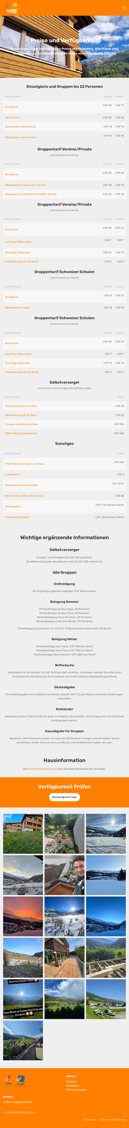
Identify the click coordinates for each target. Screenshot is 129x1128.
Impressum (89, 1119)
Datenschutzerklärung (112, 1119)
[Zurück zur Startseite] (11, 8)
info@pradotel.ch (22, 1102)
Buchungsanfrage (64, 797)
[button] (124, 8)
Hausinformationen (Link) (42, 768)
